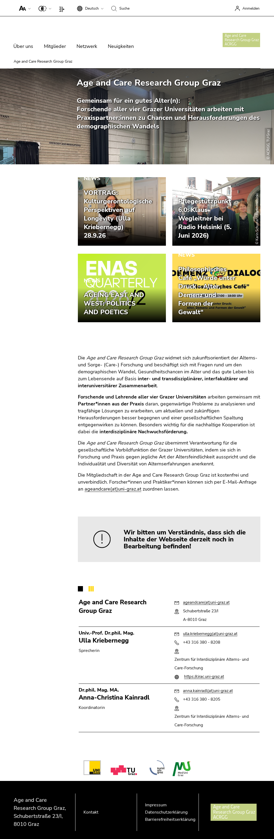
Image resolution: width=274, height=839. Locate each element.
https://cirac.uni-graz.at (204, 676)
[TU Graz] (125, 768)
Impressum (156, 805)
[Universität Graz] (92, 768)
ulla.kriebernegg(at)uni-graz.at (210, 633)
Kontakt (90, 812)
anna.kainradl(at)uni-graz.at (208, 690)
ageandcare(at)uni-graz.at (113, 489)
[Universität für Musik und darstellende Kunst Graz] (157, 768)
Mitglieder (55, 46)
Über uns (23, 46)
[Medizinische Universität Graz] (182, 768)
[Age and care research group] (241, 40)
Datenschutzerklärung (166, 812)
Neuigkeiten (121, 46)
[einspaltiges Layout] (63, 8)
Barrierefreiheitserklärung (170, 819)
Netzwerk (87, 46)
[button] (23, 8)
